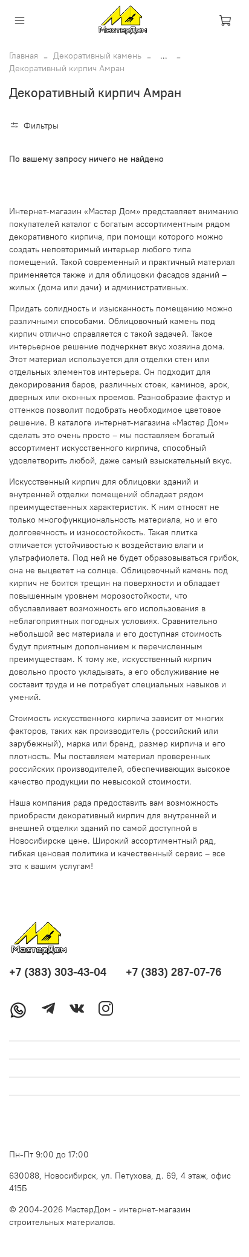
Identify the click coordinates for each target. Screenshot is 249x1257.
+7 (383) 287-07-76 (174, 972)
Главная (23, 55)
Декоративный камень (97, 55)
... (163, 55)
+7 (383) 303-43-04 (57, 972)
